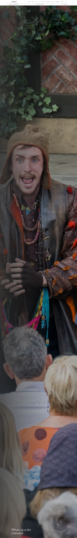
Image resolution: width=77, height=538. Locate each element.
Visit (39, 1)
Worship (29, 1)
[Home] (14, 2)
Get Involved (48, 1)
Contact (53, 1)
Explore (33, 1)
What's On (43, 1)
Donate (62, 1)
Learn (36, 1)
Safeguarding (57, 1)
